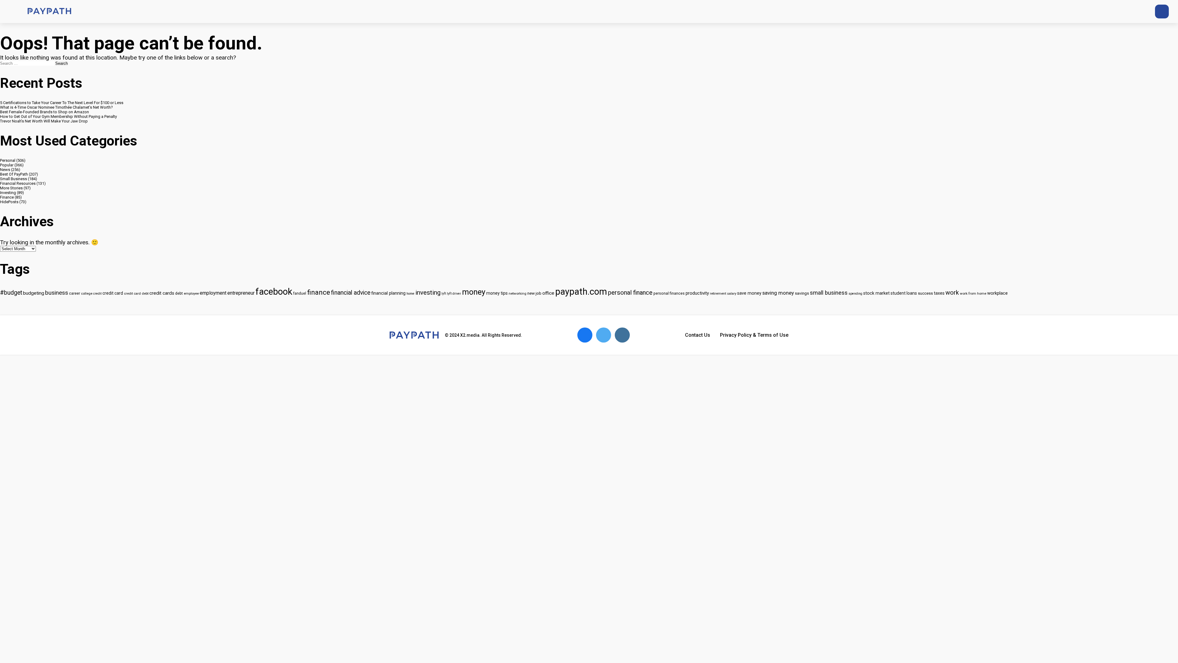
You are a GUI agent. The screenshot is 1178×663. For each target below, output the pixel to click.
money (473, 292)
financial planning (388, 293)
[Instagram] (1139, 11)
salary (731, 293)
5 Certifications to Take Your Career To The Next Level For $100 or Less (61, 102)
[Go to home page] (49, 11)
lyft (443, 294)
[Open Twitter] (603, 335)
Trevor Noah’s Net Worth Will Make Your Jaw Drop (44, 121)
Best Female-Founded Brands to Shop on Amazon (44, 112)
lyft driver (454, 294)
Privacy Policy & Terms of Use (754, 335)
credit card (112, 293)
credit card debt (136, 293)
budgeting (33, 293)
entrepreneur (241, 293)
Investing (8, 192)
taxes (939, 293)
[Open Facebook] (584, 335)
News (5, 169)
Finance (7, 197)
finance (318, 292)
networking (517, 293)
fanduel (299, 293)
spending (855, 294)
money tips (497, 293)
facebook (274, 291)
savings (802, 293)
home (410, 294)
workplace (997, 293)
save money (749, 293)
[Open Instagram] (622, 335)
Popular (6, 165)
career (74, 293)
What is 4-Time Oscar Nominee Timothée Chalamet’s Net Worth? (56, 107)
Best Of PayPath (14, 174)
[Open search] (1162, 11)
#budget (11, 292)
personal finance (630, 292)
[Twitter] (1116, 11)
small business (829, 292)
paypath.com (581, 291)
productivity (697, 293)
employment (213, 293)
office (548, 293)
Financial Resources (18, 183)
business (56, 292)
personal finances (669, 293)
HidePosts (9, 202)
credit (97, 294)
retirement (718, 293)
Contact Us (697, 335)
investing (428, 292)
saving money (778, 293)
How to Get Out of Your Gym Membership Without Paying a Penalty (58, 116)
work (952, 292)
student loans (904, 293)
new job (534, 293)
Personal (7, 160)
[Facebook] (1127, 11)
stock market (876, 293)
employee (191, 293)
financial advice (350, 292)
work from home (973, 293)
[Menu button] (12, 12)
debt (179, 293)
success (925, 293)
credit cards (161, 293)
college (86, 293)
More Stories (11, 188)
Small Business (13, 178)
